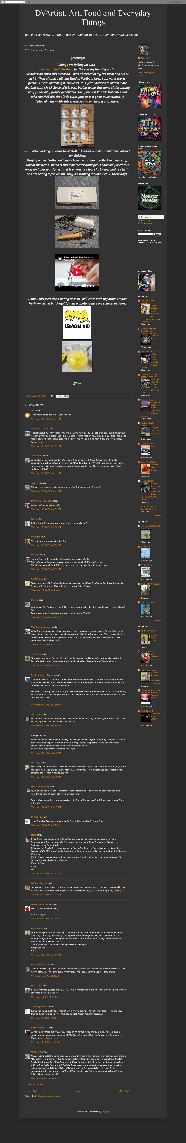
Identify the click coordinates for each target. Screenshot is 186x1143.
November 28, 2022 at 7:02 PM (46, 527)
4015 (153, 446)
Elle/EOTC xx (51, 1038)
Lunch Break (147, 444)
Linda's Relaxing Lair (148, 632)
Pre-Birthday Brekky (155, 656)
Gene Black (36, 714)
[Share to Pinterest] (67, 396)
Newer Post (31, 1091)
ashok (34, 519)
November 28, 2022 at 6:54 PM (46, 509)
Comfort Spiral (148, 602)
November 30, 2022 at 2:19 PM (45, 976)
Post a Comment (36, 1084)
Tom (33, 410)
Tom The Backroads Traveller (150, 527)
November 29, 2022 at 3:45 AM (46, 644)
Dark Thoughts (148, 711)
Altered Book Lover (150, 584)
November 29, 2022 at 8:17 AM (45, 825)
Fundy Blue (36, 1052)
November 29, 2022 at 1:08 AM (46, 617)
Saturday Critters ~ (149, 509)
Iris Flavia (36, 555)
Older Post (123, 1091)
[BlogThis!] (59, 396)
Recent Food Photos (154, 467)
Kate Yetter (36, 928)
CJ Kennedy (36, 817)
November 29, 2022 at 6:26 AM (46, 753)
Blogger (105, 1111)
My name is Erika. (39, 428)
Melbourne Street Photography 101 (149, 375)
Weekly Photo (147, 400)
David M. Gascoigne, (41, 627)
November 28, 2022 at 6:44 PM (46, 473)
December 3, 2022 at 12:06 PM (45, 1078)
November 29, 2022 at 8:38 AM (46, 873)
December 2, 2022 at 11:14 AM (45, 1018)
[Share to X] (62, 396)
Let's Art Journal (39, 883)
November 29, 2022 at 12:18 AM (46, 590)
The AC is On (147, 651)
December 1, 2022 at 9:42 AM (45, 997)
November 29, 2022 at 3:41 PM (45, 918)
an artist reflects (149, 506)
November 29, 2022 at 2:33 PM (46, 894)
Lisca (33, 835)
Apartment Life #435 (156, 716)
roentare (35, 483)
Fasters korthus (148, 670)
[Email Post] (52, 396)
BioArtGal (145, 547)
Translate (147, 223)
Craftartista (147, 565)
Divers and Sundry (40, 786)
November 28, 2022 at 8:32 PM (46, 569)
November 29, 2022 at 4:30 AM (46, 705)
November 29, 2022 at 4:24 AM (46, 665)
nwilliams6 (36, 654)
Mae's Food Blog (149, 462)
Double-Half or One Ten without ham (150, 691)
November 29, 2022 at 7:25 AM (46, 807)
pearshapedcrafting (41, 964)
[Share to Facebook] (64, 396)
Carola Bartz (37, 456)
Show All (158, 515)
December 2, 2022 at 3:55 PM (45, 1042)
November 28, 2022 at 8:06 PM (46, 545)
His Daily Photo (148, 351)
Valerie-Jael (36, 579)
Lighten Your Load (154, 638)
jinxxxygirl (36, 762)
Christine (35, 537)
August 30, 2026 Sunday (155, 430)
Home (77, 1091)
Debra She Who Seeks (41, 501)
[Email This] (57, 396)
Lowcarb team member (42, 904)
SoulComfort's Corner (148, 424)
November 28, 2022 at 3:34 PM (46, 419)
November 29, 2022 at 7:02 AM (46, 777)
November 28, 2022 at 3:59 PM (46, 446)
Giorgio (34, 600)
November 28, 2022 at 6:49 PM (46, 491)
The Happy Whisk (39, 1006)
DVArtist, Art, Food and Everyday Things (93, 17)
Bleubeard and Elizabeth (56, 69)
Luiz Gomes (36, 986)
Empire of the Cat (39, 1028)
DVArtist (144, 58)
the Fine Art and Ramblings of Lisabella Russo (148, 331)
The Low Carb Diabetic (147, 302)
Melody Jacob (147, 481)
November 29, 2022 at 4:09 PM (46, 955)
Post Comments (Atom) (49, 1096)
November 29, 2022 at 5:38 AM (46, 726)
